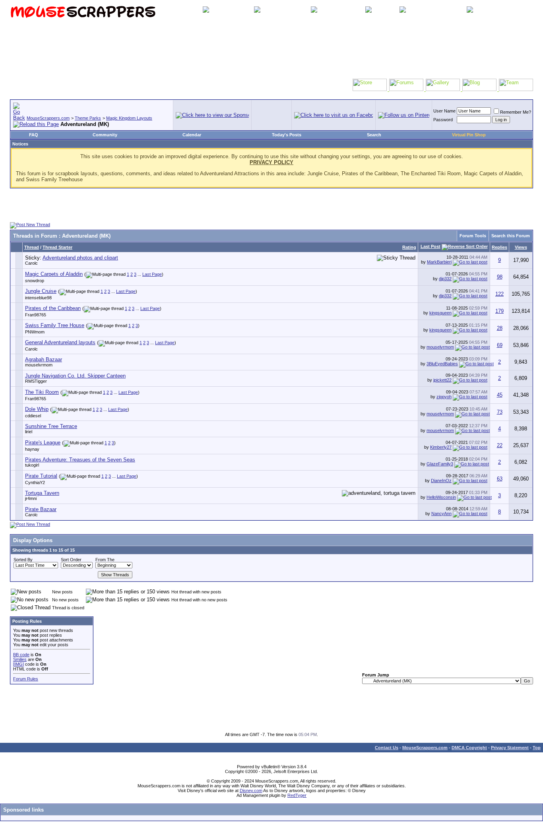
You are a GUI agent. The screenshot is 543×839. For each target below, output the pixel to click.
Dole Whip (36, 409)
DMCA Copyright (469, 747)
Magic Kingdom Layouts (129, 118)
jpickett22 (442, 380)
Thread (31, 247)
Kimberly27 (441, 447)
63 (499, 479)
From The (104, 559)
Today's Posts (286, 134)
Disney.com (251, 790)
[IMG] (18, 664)
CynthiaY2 (35, 482)
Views (521, 247)
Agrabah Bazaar (43, 359)
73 (499, 412)
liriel (28, 431)
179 (499, 311)
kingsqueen (440, 312)
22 (499, 445)
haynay (32, 449)
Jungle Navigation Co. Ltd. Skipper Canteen (75, 376)
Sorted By (23, 559)
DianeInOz (441, 480)
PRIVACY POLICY (271, 162)
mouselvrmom (440, 347)
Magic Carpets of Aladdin (54, 274)
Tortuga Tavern (42, 493)
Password (443, 119)
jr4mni (31, 498)
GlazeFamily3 (440, 463)
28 (499, 328)
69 (499, 345)
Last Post (430, 246)
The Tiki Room (42, 392)
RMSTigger (36, 381)
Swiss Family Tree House (54, 325)
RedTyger (296, 795)
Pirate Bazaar (40, 509)
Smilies (20, 659)
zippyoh (444, 396)
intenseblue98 (38, 297)
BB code (21, 654)
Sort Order (71, 559)
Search (374, 134)
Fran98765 (35, 314)
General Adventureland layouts (60, 342)
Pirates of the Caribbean (53, 308)
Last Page (152, 274)
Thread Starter (57, 247)
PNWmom (35, 331)
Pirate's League (42, 443)
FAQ (33, 134)
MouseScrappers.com (48, 118)
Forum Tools (473, 235)
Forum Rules (25, 678)
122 (499, 294)
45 (499, 395)
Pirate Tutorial (41, 476)
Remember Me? (515, 112)
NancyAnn (441, 513)
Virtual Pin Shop (469, 134)
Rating (409, 247)
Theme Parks (88, 118)
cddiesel (33, 415)
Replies (499, 247)
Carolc (31, 263)
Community (105, 134)
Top (537, 747)
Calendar (191, 134)
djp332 (445, 278)
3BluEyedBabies (442, 363)
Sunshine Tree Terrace (51, 426)
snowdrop (34, 280)
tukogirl (32, 465)
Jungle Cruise (40, 291)
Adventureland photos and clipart (80, 258)
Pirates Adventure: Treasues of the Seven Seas (80, 460)
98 (499, 277)
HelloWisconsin (441, 497)
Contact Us (386, 747)
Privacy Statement (510, 747)
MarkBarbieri (439, 262)
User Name (444, 111)
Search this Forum (510, 235)
